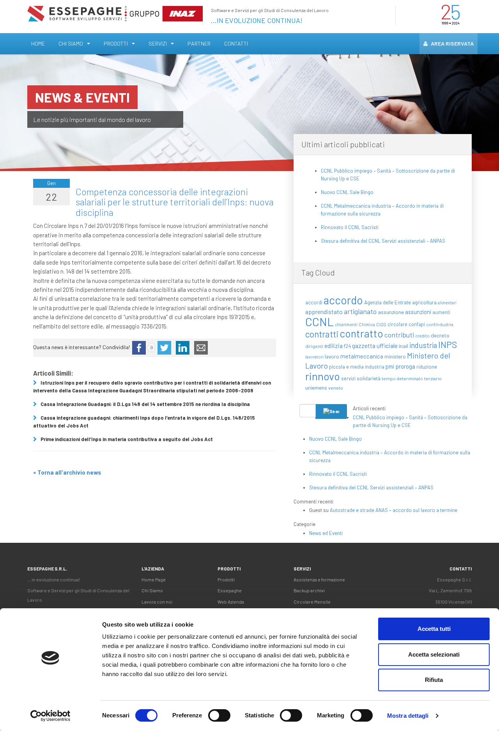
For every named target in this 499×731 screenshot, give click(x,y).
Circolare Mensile (312, 601)
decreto (440, 335)
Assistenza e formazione (319, 579)
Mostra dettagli (408, 715)
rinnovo (322, 376)
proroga (405, 366)
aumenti (441, 312)
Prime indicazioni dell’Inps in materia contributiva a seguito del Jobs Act (127, 439)
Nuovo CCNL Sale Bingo (347, 192)
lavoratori (314, 356)
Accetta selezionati (434, 654)
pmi (390, 366)
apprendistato (324, 311)
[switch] (219, 715)
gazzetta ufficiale (375, 345)
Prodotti (116, 43)
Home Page (154, 579)
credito (422, 335)
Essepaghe (230, 590)
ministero (395, 356)
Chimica (367, 324)
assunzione (391, 312)
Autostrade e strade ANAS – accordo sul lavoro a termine (393, 510)
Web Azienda (231, 601)
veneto (335, 387)
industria (423, 345)
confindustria (439, 324)
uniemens (316, 387)
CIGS (381, 324)
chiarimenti (346, 324)
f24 (347, 346)
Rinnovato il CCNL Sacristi (350, 227)
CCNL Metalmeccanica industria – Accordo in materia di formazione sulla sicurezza (382, 210)
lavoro (332, 356)
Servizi (158, 43)
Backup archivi (309, 590)
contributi (399, 334)
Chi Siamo (70, 43)
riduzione (426, 367)
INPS (447, 344)
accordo (343, 300)
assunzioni (418, 312)
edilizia (333, 345)
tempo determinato (402, 378)
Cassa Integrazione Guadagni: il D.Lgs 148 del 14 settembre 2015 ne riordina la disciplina (145, 404)
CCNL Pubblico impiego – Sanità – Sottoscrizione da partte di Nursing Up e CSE (388, 175)
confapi (417, 324)
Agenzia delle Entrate (387, 302)
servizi (348, 378)
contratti (321, 333)
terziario (433, 378)
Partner (199, 43)
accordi (313, 302)
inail (403, 346)
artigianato (360, 311)
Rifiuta (434, 679)
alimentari (447, 302)
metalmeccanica (361, 356)
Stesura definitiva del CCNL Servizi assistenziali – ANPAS (383, 241)
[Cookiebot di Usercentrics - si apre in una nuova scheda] (50, 716)
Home (38, 43)
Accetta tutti (434, 628)
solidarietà (368, 378)
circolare (397, 324)
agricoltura (424, 302)
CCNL (319, 321)
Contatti (236, 43)
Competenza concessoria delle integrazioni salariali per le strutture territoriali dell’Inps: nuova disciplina (175, 202)
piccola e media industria (356, 367)
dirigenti (314, 346)
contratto (361, 333)
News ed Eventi (326, 533)
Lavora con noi (157, 601)
